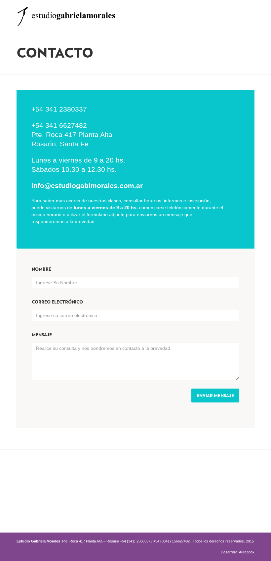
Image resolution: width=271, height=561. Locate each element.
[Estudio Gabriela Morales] (66, 14)
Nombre (41, 269)
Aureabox (246, 552)
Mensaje (42, 334)
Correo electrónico (57, 302)
